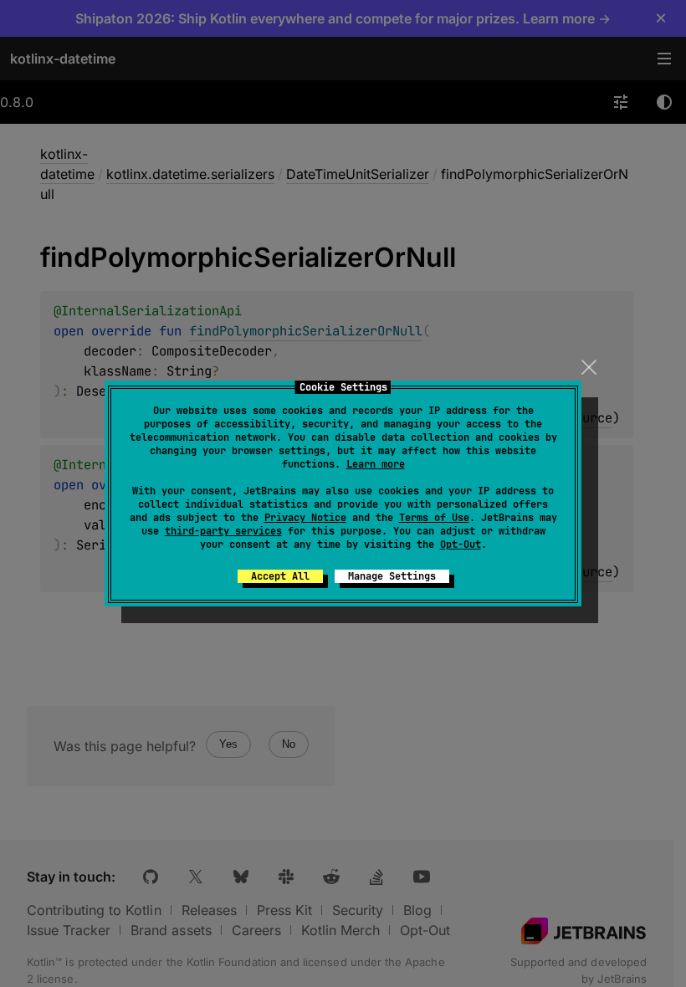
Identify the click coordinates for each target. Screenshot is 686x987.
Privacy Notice (305, 517)
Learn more (375, 464)
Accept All (280, 576)
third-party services (223, 531)
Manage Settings (392, 576)
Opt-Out (460, 544)
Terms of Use (434, 517)
